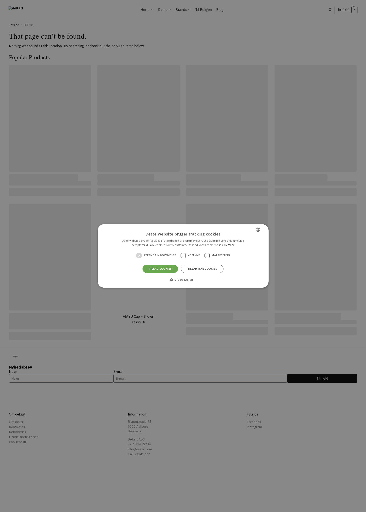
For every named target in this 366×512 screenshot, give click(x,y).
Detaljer (229, 245)
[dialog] (183, 256)
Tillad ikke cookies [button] (202, 269)
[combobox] (258, 229)
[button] (183, 279)
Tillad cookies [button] (160, 269)
